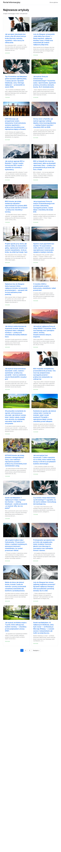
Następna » (36, 650)
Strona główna (54, 2)
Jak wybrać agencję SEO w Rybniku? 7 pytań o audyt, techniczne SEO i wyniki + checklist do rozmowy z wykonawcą (14, 165)
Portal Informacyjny (11, 2)
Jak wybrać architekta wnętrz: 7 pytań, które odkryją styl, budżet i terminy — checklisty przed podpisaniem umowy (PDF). (16, 627)
